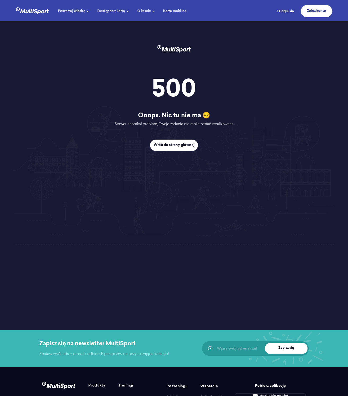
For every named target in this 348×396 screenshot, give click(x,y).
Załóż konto (316, 11)
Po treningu (176, 386)
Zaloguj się (285, 11)
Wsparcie (209, 386)
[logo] (32, 10)
